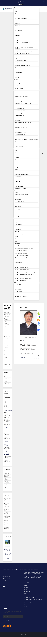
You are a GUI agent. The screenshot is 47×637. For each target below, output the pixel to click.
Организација (6, 376)
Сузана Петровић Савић (7, 351)
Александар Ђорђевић (6, 348)
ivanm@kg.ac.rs (25, 340)
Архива (5, 488)
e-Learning (20, 1)
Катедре (5, 380)
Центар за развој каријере (29, 604)
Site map (4, 580)
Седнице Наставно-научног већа (7, 482)
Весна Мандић (6, 316)
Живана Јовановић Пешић (7, 363)
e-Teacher (26, 589)
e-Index (24, 1)
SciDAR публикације (24, 356)
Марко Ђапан (6, 343)
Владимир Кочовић (6, 356)
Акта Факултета (7, 471)
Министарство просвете (29, 597)
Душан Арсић (6, 354)
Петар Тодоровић (6, 330)
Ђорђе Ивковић (7, 366)
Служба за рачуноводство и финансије (7, 453)
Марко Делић (6, 361)
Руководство (6, 378)
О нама (5, 375)
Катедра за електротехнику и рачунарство (32, 577)
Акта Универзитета (6, 479)
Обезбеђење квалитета (6, 476)
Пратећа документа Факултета (6, 486)
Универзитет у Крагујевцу (29, 602)
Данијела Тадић (7, 321)
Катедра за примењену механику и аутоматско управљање (33, 574)
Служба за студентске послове (6, 429)
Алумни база (6, 384)
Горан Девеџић (7, 314)
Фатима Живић (7, 341)
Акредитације (6, 473)
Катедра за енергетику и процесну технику (32, 576)
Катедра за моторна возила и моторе (31, 571)
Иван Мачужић (7, 333)
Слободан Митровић (6, 327)
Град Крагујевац (27, 606)
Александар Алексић (6, 339)
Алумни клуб (6, 383)
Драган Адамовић (6, 319)
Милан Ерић (6, 312)
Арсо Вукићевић (7, 359)
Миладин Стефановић (6, 324)
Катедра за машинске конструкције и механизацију (34, 572)
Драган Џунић (6, 345)
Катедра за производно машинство (31, 569)
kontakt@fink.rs (9, 410)
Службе (5, 381)
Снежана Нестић (7, 334)
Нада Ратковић (7, 336)
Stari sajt (26, 593)
